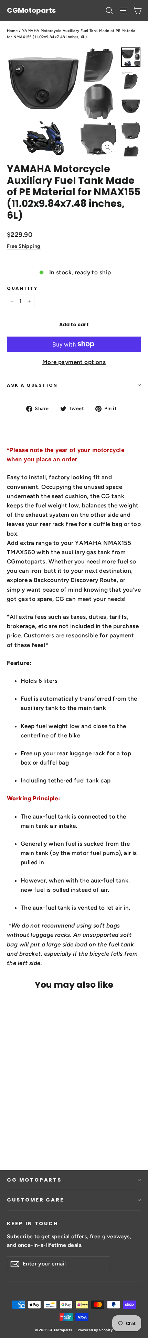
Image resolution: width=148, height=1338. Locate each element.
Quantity (22, 288)
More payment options (74, 362)
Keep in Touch (33, 1223)
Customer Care (35, 1199)
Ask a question (32, 385)
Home (12, 31)
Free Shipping (24, 246)
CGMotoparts (31, 10)
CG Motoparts (34, 1179)
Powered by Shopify (95, 1330)
